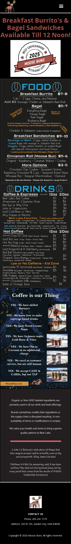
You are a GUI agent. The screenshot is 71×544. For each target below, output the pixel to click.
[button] (61, 6)
